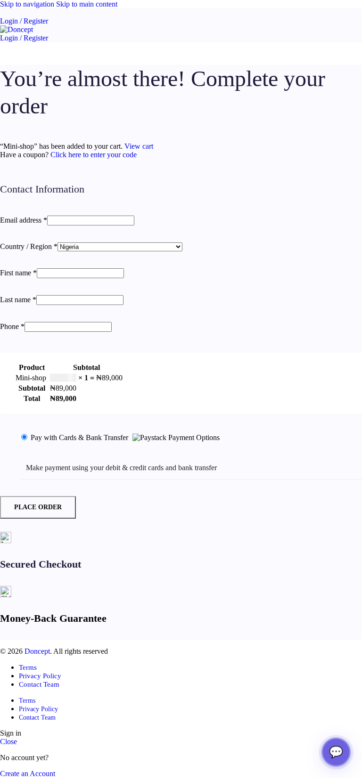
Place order (38, 507)
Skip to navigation (28, 4)
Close (8, 742)
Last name (18, 300)
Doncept (37, 651)
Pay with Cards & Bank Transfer (80, 437)
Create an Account (27, 774)
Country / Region (29, 246)
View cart (138, 146)
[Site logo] (16, 29)
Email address (23, 220)
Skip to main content (86, 4)
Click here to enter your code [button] (93, 155)
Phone (12, 326)
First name (18, 273)
